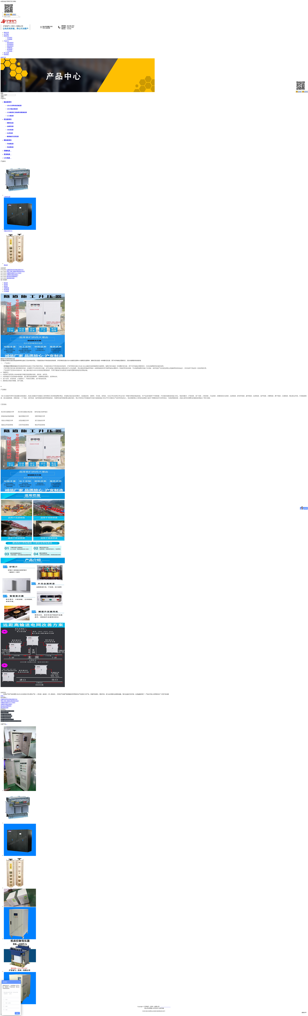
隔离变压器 (10, 123)
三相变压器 (7, 196)
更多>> (3, 696)
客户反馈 (6, 52)
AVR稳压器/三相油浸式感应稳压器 (17, 112)
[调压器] (15, 263)
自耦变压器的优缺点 (12, 274)
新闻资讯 (6, 36)
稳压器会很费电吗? (12, 276)
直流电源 (10, 49)
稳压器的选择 (10, 278)
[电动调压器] (20, 790)
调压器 (6, 265)
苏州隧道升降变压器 (10, 366)
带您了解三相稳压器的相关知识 (16, 271)
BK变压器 (10, 133)
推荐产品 (3, 57)
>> (6, 697)
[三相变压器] (17, 195)
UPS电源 (10, 51)
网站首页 (6, 32)
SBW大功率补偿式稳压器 (14, 105)
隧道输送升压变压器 (13, 136)
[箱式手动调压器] (20, 758)
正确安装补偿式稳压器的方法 (15, 269)
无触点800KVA (8, 231)
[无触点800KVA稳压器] (20, 229)
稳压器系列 (10, 42)
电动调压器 (10, 147)
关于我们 (6, 34)
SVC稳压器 (10, 115)
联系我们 (6, 54)
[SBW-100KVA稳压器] (20, 938)
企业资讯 (9, 37)
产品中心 (6, 41)
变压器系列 (10, 44)
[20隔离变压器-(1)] (20, 906)
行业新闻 (9, 39)
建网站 (303, 1012)
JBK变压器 (10, 129)
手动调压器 (10, 143)
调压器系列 (10, 46)
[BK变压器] (20, 971)
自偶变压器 (10, 126)
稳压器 (6, 282)
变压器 (6, 284)
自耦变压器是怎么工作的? (14, 273)
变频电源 (10, 47)
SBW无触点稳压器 (12, 109)
